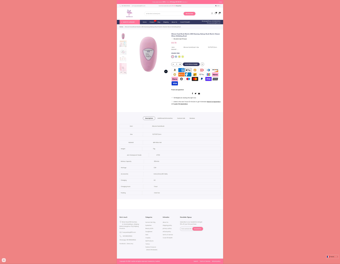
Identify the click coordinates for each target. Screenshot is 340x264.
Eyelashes (148, 225)
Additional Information (165, 118)
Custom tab (181, 118)
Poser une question (177, 90)
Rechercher (189, 14)
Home (145, 22)
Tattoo (147, 244)
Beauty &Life (149, 228)
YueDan (157, 261)
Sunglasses (148, 231)
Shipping (165, 22)
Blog (159, 22)
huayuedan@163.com (139, 6)
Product (153, 21)
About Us (174, 22)
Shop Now (178, 6)
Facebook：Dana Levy (126, 243)
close (220, 2)
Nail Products (149, 241)
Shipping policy (167, 225)
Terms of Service (205, 261)
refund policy (167, 231)
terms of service (168, 235)
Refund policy (216, 261)
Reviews (192, 118)
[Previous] (130, 53)
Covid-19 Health (185, 22)
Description (149, 118)
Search (196, 261)
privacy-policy (167, 228)
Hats (146, 235)
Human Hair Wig (150, 222)
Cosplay (147, 238)
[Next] (165, 53)
